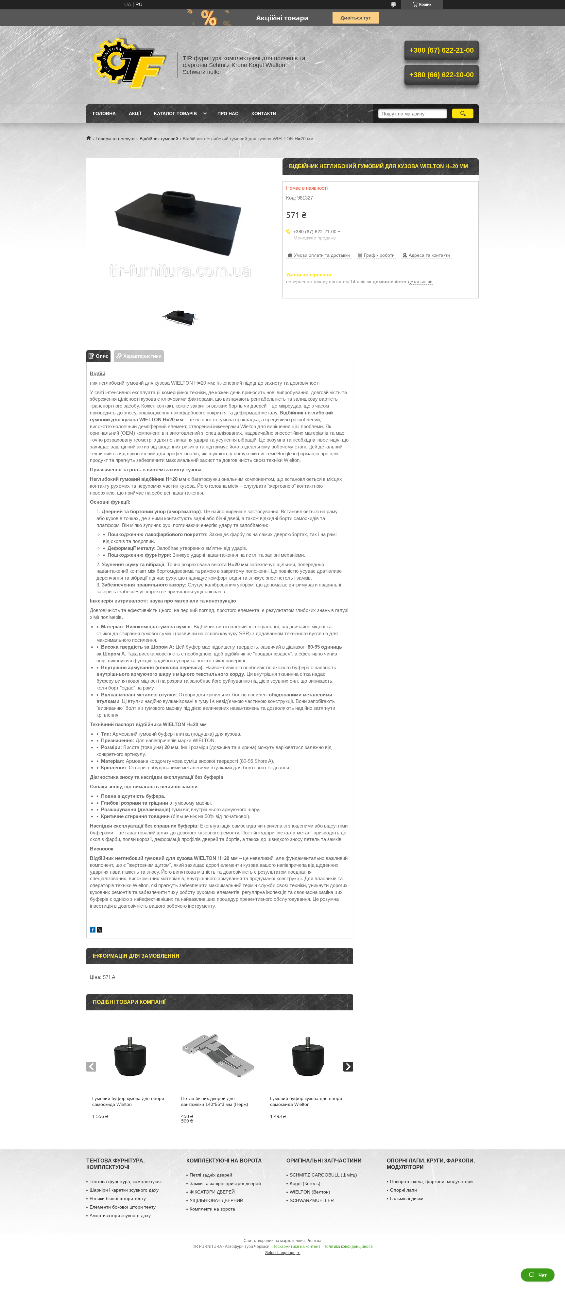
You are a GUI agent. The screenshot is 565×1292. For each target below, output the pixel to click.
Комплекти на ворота (212, 1209)
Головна (104, 113)
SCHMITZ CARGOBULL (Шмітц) (323, 1175)
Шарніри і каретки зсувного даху (124, 1190)
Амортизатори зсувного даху (120, 1215)
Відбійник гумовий (159, 138)
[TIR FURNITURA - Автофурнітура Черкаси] (128, 65)
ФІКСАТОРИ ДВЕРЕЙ (212, 1192)
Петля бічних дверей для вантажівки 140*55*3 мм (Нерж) (214, 1101)
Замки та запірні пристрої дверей (225, 1183)
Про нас (227, 113)
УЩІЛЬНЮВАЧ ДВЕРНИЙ (216, 1200)
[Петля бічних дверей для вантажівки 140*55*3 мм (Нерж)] (219, 1056)
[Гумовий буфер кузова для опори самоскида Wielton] (130, 1056)
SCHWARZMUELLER (312, 1200)
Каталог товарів (175, 113)
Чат (543, 1275)
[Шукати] (462, 113)
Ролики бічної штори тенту (118, 1198)
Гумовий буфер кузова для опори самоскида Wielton (128, 1101)
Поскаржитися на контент (296, 1246)
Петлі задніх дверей (211, 1175)
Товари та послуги (115, 138)
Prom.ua (313, 1240)
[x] (99, 931)
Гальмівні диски (406, 1198)
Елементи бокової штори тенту (123, 1207)
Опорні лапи (403, 1190)
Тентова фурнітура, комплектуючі (126, 1181)
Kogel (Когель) (305, 1183)
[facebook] (92, 931)
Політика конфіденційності (348, 1246)
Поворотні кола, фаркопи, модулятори (431, 1181)
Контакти (263, 113)
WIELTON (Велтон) (310, 1192)
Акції (135, 113)
